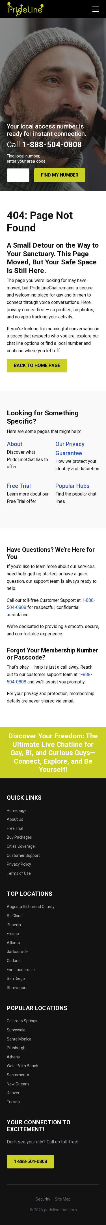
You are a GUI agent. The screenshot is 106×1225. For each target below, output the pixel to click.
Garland (14, 960)
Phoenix (14, 925)
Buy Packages (19, 837)
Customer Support (23, 855)
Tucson (13, 1102)
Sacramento (18, 1075)
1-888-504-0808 (30, 1161)
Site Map (63, 1199)
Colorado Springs (22, 1021)
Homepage (17, 810)
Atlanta (13, 942)
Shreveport (17, 987)
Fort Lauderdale (21, 969)
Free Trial (19, 485)
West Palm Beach (22, 1066)
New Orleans (18, 1084)
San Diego (16, 978)
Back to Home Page (37, 365)
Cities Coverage (21, 846)
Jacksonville (18, 951)
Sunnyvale (16, 1030)
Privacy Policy (19, 864)
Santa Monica (19, 1039)
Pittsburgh (16, 1048)
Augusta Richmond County (31, 906)
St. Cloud (15, 915)
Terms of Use (19, 873)
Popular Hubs (72, 485)
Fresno (13, 933)
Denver (13, 1093)
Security (43, 1199)
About (14, 444)
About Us (15, 819)
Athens (13, 1057)
